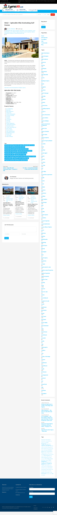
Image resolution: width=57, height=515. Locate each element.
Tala (11, 200)
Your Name (31, 487)
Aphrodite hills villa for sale (21, 152)
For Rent (43, 162)
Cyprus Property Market (46, 140)
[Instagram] (47, 507)
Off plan (43, 264)
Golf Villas (22, 30)
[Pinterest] (53, 507)
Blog (42, 44)
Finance (43, 159)
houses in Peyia (46, 452)
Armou (42, 77)
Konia (42, 208)
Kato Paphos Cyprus (49, 458)
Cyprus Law (44, 128)
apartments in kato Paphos (45, 441)
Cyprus (43, 444)
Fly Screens (8, 119)
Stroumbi (43, 338)
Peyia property (48, 469)
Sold (42, 328)
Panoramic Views (10, 126)
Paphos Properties (45, 273)
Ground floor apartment (46, 174)
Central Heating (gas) (10, 114)
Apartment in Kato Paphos (46, 439)
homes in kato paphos (44, 450)
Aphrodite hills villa (9, 152)
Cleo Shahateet (12, 28)
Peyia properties (43, 469)
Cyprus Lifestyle (45, 131)
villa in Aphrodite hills (22, 160)
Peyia (42, 285)
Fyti (42, 168)
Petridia (43, 282)
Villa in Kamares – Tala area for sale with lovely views (46, 412)
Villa (23, 33)
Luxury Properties (28, 30)
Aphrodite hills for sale (29, 145)
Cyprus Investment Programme (45, 124)
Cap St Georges (44, 93)
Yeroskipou (43, 393)
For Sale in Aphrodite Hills (10, 156)
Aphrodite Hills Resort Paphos (25, 150)
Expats (42, 156)
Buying (18, 11)
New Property (44, 257)
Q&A (42, 41)
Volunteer (43, 390)
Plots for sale (44, 291)
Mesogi (43, 248)
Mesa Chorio (44, 245)
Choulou (43, 102)
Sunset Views (9, 133)
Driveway (8, 116)
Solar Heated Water (10, 131)
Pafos (49, 460)
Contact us (18, 494)
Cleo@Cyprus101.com (21, 492)
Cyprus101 (48, 444)
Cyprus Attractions (45, 114)
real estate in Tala (48, 473)
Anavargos (43, 68)
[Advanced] (45, 14)
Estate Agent (44, 153)
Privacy (35, 505)
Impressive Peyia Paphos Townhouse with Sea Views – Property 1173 (47, 425)
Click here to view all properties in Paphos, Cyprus (15, 87)
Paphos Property (46, 463)
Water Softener (9, 136)
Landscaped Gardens (10, 124)
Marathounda (44, 239)
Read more (4, 492)
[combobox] (40, 14)
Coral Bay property (45, 108)
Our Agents (43, 39)
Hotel (42, 183)
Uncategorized (44, 375)
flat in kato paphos (48, 447)
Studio (42, 341)
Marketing (43, 242)
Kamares (43, 190)
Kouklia (43, 211)
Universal (43, 378)
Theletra (43, 350)
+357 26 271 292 (9, 9)
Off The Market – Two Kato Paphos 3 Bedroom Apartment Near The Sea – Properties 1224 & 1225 (47, 418)
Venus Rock (44, 384)
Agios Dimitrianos (45, 53)
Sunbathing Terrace (10, 132)
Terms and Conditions (35, 508)
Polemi (42, 294)
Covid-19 (43, 111)
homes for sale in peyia (49, 448)
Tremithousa (44, 365)
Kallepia (43, 187)
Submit (6, 238)
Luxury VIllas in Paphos (15, 31)
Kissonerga (43, 202)
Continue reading (6, 215)
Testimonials (44, 42)
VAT (42, 381)
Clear (48, 14)
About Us (34, 11)
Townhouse (44, 362)
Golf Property (21, 156)
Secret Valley (44, 322)
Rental (42, 313)
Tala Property (43, 475)
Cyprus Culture (44, 117)
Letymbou (43, 217)
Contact (14, 11)
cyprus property (46, 445)
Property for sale (13, 33)
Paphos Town (44, 279)
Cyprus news (44, 134)
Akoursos (43, 62)
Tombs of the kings (45, 356)
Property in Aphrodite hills (10, 160)
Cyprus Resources (28, 11)
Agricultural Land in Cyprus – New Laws (47, 430)
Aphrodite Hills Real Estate (11, 150)
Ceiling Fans (8, 112)
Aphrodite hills (8, 145)
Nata (42, 254)
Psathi (42, 304)
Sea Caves (43, 316)
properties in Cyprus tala (48, 470)
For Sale (43, 165)
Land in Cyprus (44, 214)
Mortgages (43, 251)
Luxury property (8, 158)
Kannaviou (43, 193)
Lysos (42, 230)
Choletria (43, 99)
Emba (42, 146)
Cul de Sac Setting (10, 115)
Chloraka (43, 96)
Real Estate (19, 33)
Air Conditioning (9, 108)
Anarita (43, 65)
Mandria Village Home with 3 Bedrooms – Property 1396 (33, 205)
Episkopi (43, 150)
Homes (43, 180)
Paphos (44, 462)
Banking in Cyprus (45, 80)
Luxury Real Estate (45, 224)
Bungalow (43, 87)
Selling (22, 11)
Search (52, 14)
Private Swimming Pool (11, 127)
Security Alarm (9, 129)
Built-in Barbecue (9, 111)
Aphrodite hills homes (20, 147)
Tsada (42, 368)
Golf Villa (8, 120)
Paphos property (45, 276)
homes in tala (46, 451)
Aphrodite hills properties (10, 148)
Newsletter (43, 261)
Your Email (31, 491)
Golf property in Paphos (30, 156)
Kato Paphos (44, 199)
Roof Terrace (9, 128)
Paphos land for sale (46, 267)
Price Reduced (44, 298)
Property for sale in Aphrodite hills (20, 158)
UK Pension (43, 372)
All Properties (44, 37)
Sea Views (43, 319)
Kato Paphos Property (44, 460)
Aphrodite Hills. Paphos (20, 154)
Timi (42, 353)
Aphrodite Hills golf (9, 147)
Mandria (34, 198)
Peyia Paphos (50, 467)
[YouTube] (51, 507)
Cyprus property (15, 30)
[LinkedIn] (49, 507)
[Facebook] (43, 507)
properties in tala (43, 472)
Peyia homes (46, 467)
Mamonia (43, 233)
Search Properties (8, 11)
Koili (42, 205)
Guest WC (8, 122)
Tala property (44, 347)
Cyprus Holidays (45, 120)
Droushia (43, 143)
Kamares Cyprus (48, 454)
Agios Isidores (44, 59)
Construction (44, 105)
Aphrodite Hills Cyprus (18, 145)
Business (43, 90)
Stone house (44, 331)
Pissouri (43, 288)
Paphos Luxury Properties (25, 31)
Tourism (43, 359)
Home (4, 11)
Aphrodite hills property (23, 148)
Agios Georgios (44, 56)
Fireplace (8, 118)
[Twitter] (45, 507)
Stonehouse (44, 335)
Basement (8, 110)
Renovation (43, 310)
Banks (42, 83)
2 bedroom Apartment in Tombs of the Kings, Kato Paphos (47, 406)
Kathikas (43, 196)
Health (42, 177)
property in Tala (49, 472)
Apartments (44, 71)
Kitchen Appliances (10, 123)
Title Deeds (8, 135)
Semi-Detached (44, 325)
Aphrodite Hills (9, 30)
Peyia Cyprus (47, 464)
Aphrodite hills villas (9, 154)
